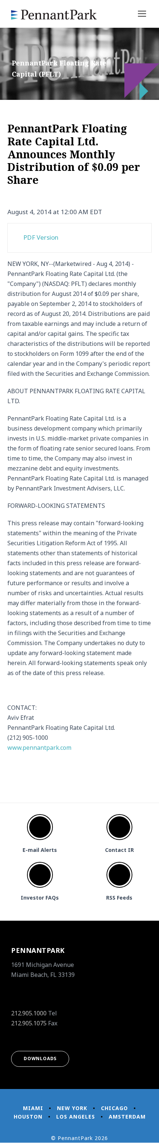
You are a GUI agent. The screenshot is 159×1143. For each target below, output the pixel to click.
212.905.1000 (29, 1013)
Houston (28, 1116)
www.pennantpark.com (39, 748)
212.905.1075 (29, 1023)
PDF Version (40, 237)
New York (72, 1108)
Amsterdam (127, 1116)
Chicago (114, 1108)
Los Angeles (75, 1116)
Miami (33, 1108)
